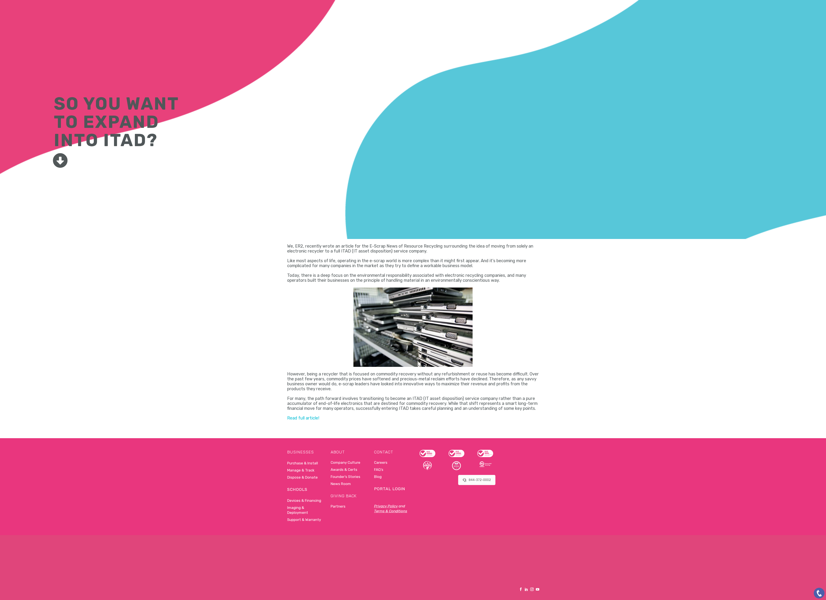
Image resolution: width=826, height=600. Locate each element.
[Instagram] (532, 589)
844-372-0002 (480, 480)
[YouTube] (537, 589)
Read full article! (303, 418)
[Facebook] (520, 589)
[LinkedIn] (526, 589)
